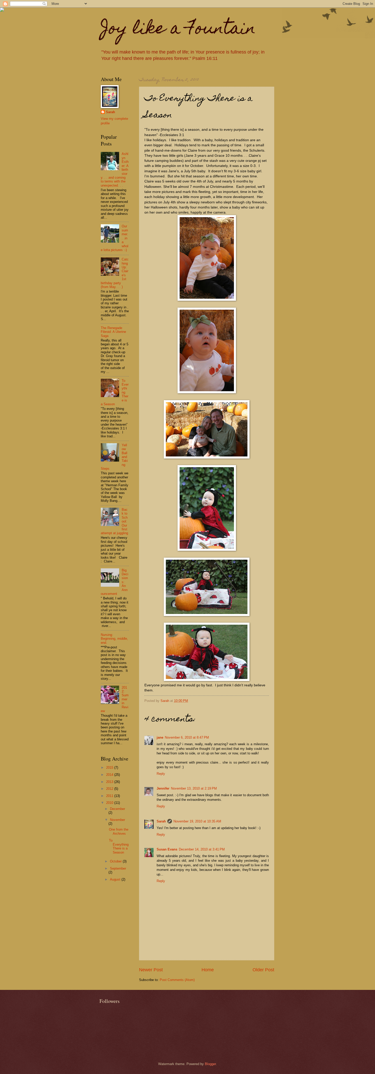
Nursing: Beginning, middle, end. (114, 639)
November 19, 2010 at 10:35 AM (197, 821)
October (116, 861)
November (117, 820)
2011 (110, 796)
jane (160, 737)
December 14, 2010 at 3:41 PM (202, 849)
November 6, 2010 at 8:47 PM (187, 737)
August (115, 879)
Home (208, 969)
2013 (110, 782)
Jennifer (163, 788)
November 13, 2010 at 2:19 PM (194, 788)
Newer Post (151, 969)
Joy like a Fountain (178, 29)
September (118, 868)
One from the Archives (118, 831)
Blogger (210, 1064)
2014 (110, 775)
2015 (110, 767)
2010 (110, 803)
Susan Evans (167, 849)
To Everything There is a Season (119, 846)
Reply (161, 774)
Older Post (263, 969)
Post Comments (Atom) (177, 980)
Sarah (161, 821)
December (117, 809)
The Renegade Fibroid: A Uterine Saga (113, 332)
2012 (110, 789)
